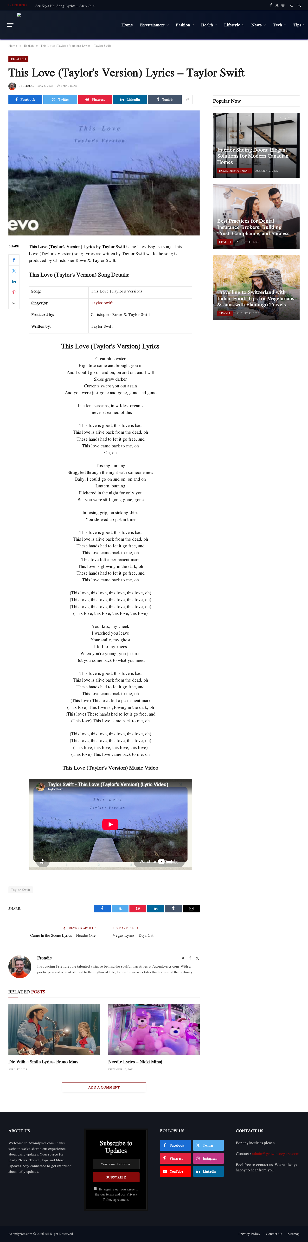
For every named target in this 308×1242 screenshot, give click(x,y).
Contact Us (274, 1233)
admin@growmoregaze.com (275, 1153)
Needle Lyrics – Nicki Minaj (135, 1061)
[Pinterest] (13, 292)
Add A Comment (104, 1087)
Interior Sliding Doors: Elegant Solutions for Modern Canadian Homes (253, 156)
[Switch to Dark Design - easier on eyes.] (292, 5)
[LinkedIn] (13, 281)
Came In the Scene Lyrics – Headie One (63, 935)
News (256, 24)
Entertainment (152, 24)
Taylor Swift (102, 303)
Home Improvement (234, 171)
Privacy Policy (249, 1233)
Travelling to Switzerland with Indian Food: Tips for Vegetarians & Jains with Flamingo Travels (255, 298)
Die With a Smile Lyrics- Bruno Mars (43, 1061)
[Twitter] (13, 270)
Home (127, 24)
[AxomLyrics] (65, 24)
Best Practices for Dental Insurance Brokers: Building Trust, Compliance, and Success (253, 227)
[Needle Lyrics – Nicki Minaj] (153, 1029)
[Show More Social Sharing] (187, 99)
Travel (225, 313)
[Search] (299, 5)
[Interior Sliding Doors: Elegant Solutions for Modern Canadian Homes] (256, 145)
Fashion (183, 24)
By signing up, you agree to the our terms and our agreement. (117, 1194)
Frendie (28, 86)
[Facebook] (13, 260)
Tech (277, 24)
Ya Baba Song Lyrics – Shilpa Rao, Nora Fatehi (72, 5)
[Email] (13, 303)
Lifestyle (232, 24)
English (18, 58)
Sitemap (294, 1233)
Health (207, 24)
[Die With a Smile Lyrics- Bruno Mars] (54, 1029)
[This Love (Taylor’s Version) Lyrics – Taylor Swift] (104, 172)
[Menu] (10, 25)
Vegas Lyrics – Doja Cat (133, 935)
